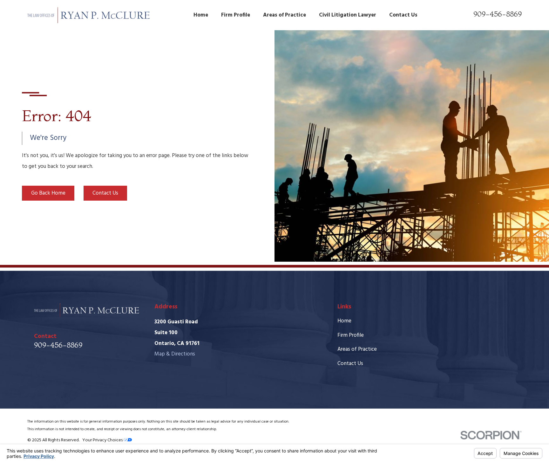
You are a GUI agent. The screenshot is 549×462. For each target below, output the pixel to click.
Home (344, 321)
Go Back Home (48, 193)
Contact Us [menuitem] (403, 15)
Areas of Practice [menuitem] (284, 15)
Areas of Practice (357, 349)
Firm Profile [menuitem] (235, 15)
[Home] (89, 15)
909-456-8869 (497, 13)
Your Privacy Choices (103, 440)
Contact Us (105, 193)
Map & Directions (174, 354)
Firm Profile (350, 335)
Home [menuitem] (200, 15)
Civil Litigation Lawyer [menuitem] (347, 15)
